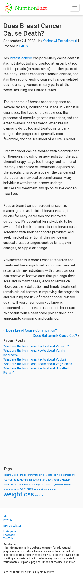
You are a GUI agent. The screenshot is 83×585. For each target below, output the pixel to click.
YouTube (8, 538)
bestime (7, 474)
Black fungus (19, 474)
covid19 (43, 474)
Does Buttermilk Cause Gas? (55, 336)
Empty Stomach (37, 479)
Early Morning (21, 479)
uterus (53, 489)
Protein (67, 484)
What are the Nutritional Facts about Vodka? (34, 359)
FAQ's (23, 46)
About (6, 516)
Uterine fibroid (41, 489)
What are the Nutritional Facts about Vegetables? (38, 364)
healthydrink (38, 484)
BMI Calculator (12, 525)
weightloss (18, 494)
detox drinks (54, 474)
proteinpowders (11, 489)
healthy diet (25, 484)
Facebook (9, 535)
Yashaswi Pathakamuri (60, 41)
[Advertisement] (41, 420)
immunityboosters (54, 484)
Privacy (7, 519)
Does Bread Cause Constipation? (31, 330)
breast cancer (21, 58)
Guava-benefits (53, 479)
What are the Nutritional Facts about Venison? (36, 346)
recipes (26, 489)
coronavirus (33, 474)
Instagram (9, 531)
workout (39, 495)
